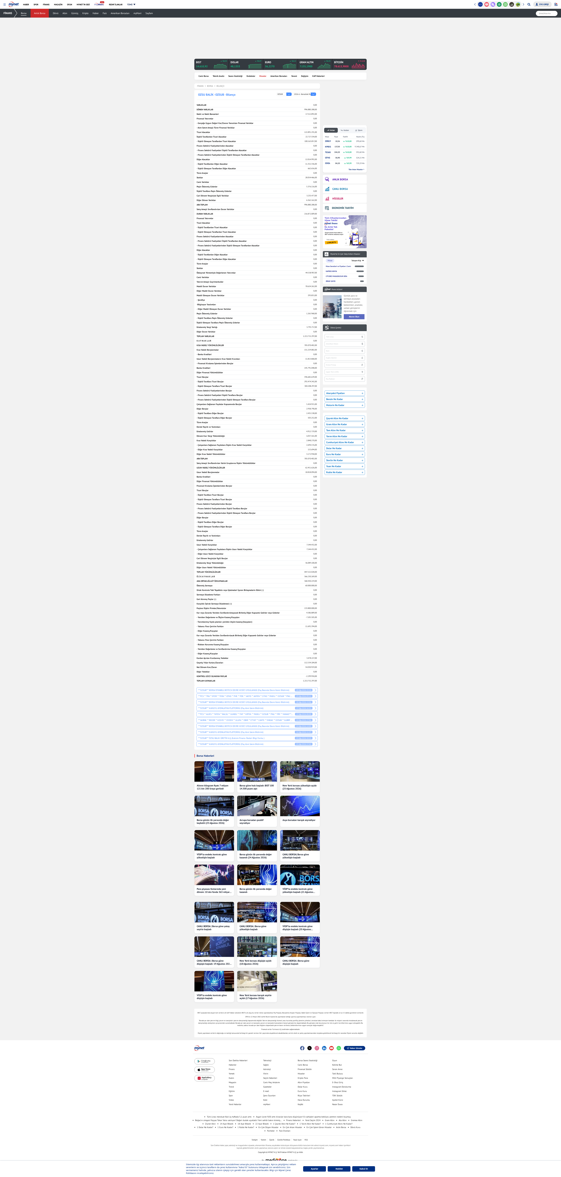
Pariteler (271, 1130)
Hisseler (262, 76)
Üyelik (271, 1140)
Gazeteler (267, 1086)
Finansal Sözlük (305, 1069)
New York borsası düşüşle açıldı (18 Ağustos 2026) (255, 962)
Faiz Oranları (284, 1130)
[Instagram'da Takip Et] (317, 1048)
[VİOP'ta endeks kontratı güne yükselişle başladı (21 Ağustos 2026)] (300, 875)
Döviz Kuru (355, 1127)
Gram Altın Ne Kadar (336, 424)
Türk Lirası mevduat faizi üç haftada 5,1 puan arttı (229, 1116)
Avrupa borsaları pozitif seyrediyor (251, 822)
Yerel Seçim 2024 (313, 1120)
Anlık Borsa (39, 13)
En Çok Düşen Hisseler (268, 1127)
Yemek (231, 1073)
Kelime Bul (337, 1065)
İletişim (255, 1140)
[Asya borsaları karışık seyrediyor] (300, 806)
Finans (232, 1069)
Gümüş (74, 13)
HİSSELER (337, 198)
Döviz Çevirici (335, 328)
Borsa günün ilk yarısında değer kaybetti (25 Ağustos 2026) (213, 822)
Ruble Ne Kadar (334, 472)
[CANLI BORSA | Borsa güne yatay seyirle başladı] (214, 912)
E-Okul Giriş (337, 1082)
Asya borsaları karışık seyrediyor (299, 820)
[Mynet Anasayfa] (14, 3)
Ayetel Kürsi (337, 1100)
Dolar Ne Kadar (334, 448)
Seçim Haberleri (270, 1078)
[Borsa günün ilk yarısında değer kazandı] (257, 875)
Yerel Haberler (235, 1104)
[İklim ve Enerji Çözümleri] (505, 4)
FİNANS (8, 13)
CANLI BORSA (340, 189)
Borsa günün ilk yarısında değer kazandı (256, 890)
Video (231, 1100)
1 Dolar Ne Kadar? (205, 1127)
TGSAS (328, 152)
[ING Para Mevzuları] (518, 4)
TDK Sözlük (337, 1095)
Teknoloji (267, 1060)
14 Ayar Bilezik (226, 1123)
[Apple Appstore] (204, 1070)
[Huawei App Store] (204, 1078)
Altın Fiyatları (304, 1082)
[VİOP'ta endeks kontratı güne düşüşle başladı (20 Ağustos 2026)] (300, 912)
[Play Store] (204, 1061)
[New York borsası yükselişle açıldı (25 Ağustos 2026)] (300, 771)
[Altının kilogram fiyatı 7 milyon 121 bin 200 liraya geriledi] (214, 771)
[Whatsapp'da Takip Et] (339, 1048)
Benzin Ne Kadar (334, 399)
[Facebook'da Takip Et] (302, 1048)
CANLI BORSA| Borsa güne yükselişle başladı (296, 856)
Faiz (105, 13)
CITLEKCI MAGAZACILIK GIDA (336, 276)
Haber (96, 13)
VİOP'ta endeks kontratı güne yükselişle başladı (212, 856)
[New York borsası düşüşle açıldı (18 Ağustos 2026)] (257, 946)
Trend (231, 1086)
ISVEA (327, 163)
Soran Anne (337, 1069)
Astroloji (267, 1069)
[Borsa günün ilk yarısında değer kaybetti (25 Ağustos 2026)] (214, 806)
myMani (137, 13)
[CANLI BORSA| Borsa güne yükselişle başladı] (300, 840)
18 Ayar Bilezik (244, 1123)
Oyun (334, 1060)
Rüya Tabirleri (304, 1095)
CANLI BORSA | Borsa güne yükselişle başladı (253, 928)
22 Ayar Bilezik (262, 1123)
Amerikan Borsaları (120, 13)
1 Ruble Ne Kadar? (246, 1127)
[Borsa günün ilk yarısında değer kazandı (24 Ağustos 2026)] (257, 840)
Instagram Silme (339, 1091)
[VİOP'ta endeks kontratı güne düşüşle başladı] (214, 981)
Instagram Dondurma (341, 1086)
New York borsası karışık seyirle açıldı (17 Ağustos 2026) (255, 997)
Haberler (232, 1065)
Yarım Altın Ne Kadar (336, 436)
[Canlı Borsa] (499, 4)
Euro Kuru (302, 1091)
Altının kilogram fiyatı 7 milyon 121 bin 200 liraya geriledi (212, 787)
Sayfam (149, 13)
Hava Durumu (304, 1100)
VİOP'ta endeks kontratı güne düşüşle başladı (212, 997)
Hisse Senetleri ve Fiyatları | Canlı (338, 266)
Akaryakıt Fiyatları (335, 393)
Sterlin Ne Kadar (334, 460)
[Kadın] (512, 4)
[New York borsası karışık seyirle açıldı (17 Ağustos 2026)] (257, 981)
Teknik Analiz (218, 76)
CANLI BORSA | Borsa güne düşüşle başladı (296, 962)
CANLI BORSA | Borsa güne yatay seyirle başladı (213, 928)
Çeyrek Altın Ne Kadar (337, 418)
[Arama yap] (529, 4)
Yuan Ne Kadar (333, 466)
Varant (294, 76)
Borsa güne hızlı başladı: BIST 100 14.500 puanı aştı (257, 787)
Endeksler (251, 76)
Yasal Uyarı (297, 1140)
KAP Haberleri (318, 76)
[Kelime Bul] (493, 4)
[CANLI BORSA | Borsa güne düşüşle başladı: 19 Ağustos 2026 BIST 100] (214, 946)
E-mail (266, 1091)
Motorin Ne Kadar (335, 405)
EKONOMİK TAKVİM (343, 208)
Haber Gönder (356, 1048)
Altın (65, 13)
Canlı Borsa (204, 76)
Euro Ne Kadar (333, 454)
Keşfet (300, 1104)
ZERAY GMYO (330, 281)
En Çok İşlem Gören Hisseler (319, 1127)
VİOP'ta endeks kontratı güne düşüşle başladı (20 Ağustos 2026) (297, 928)
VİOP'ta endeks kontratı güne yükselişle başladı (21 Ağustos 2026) (298, 890)
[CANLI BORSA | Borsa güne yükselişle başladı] (257, 912)
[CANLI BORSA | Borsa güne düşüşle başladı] (300, 946)
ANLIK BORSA (340, 179)
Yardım (263, 1140)
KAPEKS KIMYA (331, 271)
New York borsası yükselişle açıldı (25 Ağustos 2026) (300, 787)
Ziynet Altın (210, 1123)
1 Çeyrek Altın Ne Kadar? (284, 1123)
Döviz (55, 13)
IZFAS (327, 157)
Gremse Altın (356, 1120)
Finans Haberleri (293, 1120)
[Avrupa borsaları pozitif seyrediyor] (257, 806)
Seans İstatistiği (235, 76)
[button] (5, 5)
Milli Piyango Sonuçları (342, 1078)
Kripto (85, 13)
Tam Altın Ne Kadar (336, 430)
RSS (306, 1140)
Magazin (232, 1082)
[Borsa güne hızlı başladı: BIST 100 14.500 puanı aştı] (257, 771)
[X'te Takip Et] (309, 1048)
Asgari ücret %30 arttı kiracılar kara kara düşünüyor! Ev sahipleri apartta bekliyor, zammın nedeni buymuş (303, 1116)
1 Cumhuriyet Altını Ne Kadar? (338, 1123)
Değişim (304, 76)
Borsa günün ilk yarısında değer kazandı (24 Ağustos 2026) (256, 856)
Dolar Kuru (303, 1086)
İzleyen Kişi (356, 260)
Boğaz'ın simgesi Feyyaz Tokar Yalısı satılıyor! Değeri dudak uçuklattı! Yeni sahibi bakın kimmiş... (238, 1120)
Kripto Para (303, 1078)
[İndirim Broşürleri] (480, 4)
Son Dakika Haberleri (238, 1060)
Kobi (265, 1100)
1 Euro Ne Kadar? (225, 1127)
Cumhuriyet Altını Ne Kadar (340, 442)
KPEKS (328, 147)
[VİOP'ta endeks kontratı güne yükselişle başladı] (214, 840)
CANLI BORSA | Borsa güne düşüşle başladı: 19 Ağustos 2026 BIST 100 (214, 962)
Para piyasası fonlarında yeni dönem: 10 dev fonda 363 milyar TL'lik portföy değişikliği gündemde (213, 890)
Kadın (231, 1078)
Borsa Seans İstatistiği (307, 1060)
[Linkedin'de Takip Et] (324, 1048)
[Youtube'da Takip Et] (331, 1048)
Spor (231, 1095)
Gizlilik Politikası (283, 1140)
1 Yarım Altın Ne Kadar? (310, 1123)
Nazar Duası (337, 1104)
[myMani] (99, 4)
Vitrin (265, 1073)
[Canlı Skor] (487, 4)
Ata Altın (343, 1120)
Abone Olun (354, 316)
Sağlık (266, 1065)
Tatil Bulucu (337, 1073)
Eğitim (232, 1091)
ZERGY (328, 141)
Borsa (23, 13)
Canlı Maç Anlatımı (271, 1082)
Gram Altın (329, 1120)
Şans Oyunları (269, 1095)
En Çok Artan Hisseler (292, 1127)
